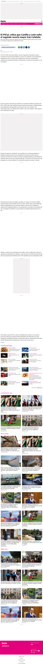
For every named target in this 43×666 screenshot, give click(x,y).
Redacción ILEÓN (4, 412)
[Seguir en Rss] (34, 652)
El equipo (21, 658)
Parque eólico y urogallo (27, 1)
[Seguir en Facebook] (34, 650)
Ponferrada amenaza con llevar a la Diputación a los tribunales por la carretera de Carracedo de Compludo (32, 506)
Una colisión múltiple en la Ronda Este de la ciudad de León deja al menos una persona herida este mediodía (10, 487)
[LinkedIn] (29, 47)
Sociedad (15, 23)
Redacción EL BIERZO (4, 526)
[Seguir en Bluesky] (31, 650)
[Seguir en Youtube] (39, 650)
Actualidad (3, 23)
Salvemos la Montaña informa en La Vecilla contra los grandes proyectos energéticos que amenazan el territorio (32, 565)
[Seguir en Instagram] (37, 650)
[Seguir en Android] (31, 644)
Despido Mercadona (38, 1)
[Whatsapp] (19, 47)
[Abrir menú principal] (41, 21)
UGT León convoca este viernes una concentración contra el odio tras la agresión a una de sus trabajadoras (30, 428)
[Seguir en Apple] (32, 644)
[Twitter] (26, 47)
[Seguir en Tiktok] (31, 652)
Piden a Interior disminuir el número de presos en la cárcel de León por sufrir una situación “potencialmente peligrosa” (10, 469)
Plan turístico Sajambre (16, 1)
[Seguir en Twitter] (32, 650)
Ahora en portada (4, 433)
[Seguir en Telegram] (35, 650)
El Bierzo (29, 23)
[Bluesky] (24, 47)
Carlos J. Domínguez (4, 452)
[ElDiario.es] (38, 23)
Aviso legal (21, 661)
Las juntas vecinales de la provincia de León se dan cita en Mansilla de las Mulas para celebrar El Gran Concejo (32, 409)
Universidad (24, 23)
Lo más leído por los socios (6, 393)
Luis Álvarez (3, 508)
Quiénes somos (21, 656)
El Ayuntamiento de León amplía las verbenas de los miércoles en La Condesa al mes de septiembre (11, 565)
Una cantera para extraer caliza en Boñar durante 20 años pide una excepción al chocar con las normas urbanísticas (31, 469)
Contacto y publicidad (21, 663)
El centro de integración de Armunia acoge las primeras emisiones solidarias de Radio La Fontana (11, 428)
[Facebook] (21, 47)
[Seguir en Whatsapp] (32, 652)
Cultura (11, 23)
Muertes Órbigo (21, 1)
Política (7, 23)
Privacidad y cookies (21, 660)
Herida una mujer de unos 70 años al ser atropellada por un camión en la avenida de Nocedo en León (31, 487)
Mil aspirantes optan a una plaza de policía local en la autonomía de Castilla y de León (11, 582)
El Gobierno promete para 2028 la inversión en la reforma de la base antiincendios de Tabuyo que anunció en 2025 (10, 409)
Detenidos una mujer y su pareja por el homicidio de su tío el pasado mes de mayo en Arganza (32, 542)
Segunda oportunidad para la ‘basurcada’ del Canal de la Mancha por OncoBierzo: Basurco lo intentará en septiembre (10, 524)
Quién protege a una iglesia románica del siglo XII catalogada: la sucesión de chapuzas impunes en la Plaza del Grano (10, 449)
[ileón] (7, 643)
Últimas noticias (4, 549)
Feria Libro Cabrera (32, 1)
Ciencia (19, 23)
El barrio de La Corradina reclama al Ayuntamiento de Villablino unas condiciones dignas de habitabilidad (9, 506)
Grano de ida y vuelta (10, 1)
